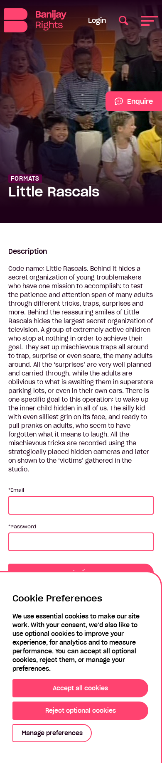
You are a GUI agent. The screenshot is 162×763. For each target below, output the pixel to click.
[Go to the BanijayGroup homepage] (37, 20)
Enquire (129, 104)
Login (97, 20)
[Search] (123, 20)
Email (17, 490)
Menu (149, 20)
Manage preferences (52, 733)
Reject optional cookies (80, 710)
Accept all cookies (80, 688)
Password (23, 526)
